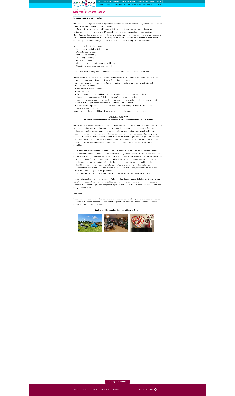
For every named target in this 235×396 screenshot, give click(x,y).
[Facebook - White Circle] (155, 389)
